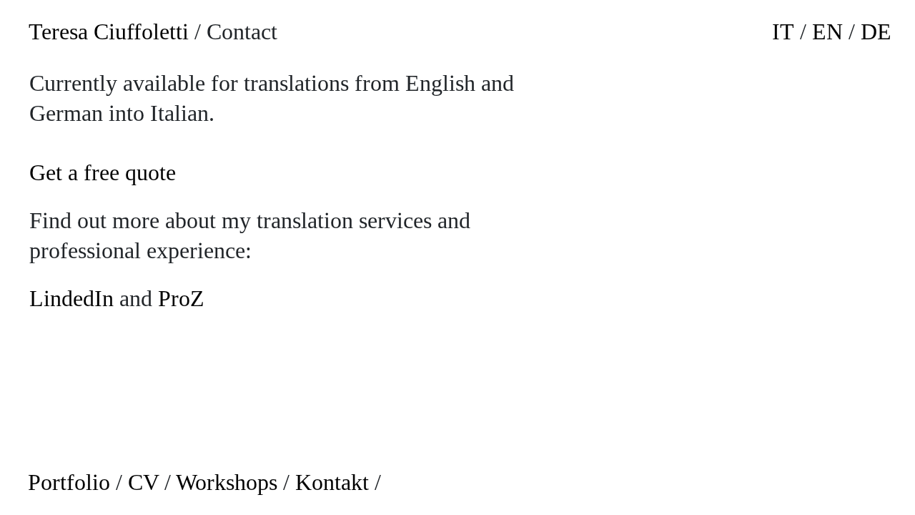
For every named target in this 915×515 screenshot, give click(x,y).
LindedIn (71, 298)
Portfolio (69, 482)
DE (876, 31)
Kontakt (332, 482)
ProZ (181, 298)
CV (143, 482)
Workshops (226, 482)
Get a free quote (102, 172)
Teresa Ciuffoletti (109, 31)
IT (783, 31)
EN (827, 31)
